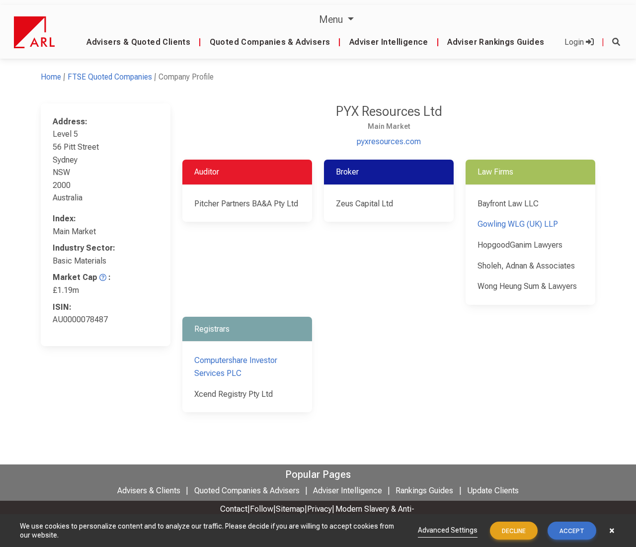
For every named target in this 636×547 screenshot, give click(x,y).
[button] (616, 42)
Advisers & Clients (148, 490)
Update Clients (493, 490)
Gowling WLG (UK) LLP (517, 224)
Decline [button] (514, 531)
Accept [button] (571, 531)
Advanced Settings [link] (447, 530)
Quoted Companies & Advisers (270, 42)
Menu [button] (332, 19)
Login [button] (575, 42)
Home (51, 77)
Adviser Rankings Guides (495, 42)
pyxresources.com (389, 141)
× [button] (612, 531)
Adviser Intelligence (388, 42)
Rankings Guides (424, 490)
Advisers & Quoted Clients (138, 42)
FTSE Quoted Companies (110, 77)
